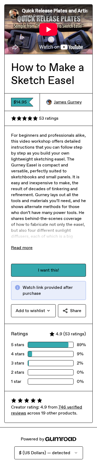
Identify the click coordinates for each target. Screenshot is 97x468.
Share (75, 310)
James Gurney (68, 102)
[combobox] (33, 310)
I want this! (48, 270)
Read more (22, 247)
